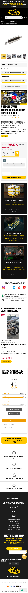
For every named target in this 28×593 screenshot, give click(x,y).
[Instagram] (13, 563)
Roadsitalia (6, 118)
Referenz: (3, 342)
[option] (13, 339)
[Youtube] (16, 563)
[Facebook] (10, 563)
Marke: (2, 118)
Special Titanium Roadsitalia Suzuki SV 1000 (13, 344)
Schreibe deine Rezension (14, 409)
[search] (21, 17)
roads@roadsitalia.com (14, 519)
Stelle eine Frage (14, 413)
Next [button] (26, 311)
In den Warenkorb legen (14, 177)
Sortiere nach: (7, 427)
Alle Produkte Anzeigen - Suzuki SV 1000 (14, 440)
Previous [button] (22, 311)
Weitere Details (6, 361)
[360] (3, 56)
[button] (14, 548)
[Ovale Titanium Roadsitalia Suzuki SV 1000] (8, 56)
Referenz (3, 115)
